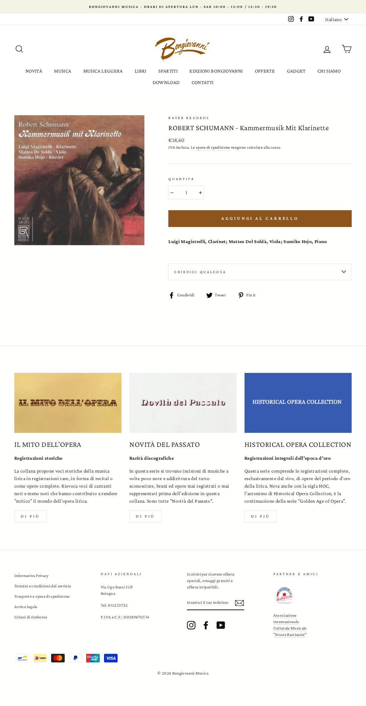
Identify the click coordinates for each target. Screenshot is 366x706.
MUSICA (62, 71)
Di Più (260, 516)
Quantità (181, 179)
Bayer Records (188, 118)
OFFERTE (265, 71)
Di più (30, 516)
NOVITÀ (33, 71)
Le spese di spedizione (210, 147)
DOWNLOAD (166, 82)
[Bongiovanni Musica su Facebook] (206, 625)
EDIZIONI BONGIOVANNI (216, 71)
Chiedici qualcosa (200, 272)
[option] (183, 7)
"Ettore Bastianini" (290, 634)
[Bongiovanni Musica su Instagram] (191, 625)
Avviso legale (26, 606)
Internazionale (286, 621)
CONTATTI (203, 82)
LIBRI (141, 71)
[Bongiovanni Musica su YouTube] (221, 625)
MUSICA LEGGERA (103, 71)
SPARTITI (168, 71)
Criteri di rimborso (31, 616)
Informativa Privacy (31, 575)
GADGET (296, 71)
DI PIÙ (145, 516)
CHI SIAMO (329, 71)
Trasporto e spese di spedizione (42, 596)
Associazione (285, 615)
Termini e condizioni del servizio (42, 585)
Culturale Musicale (290, 628)
